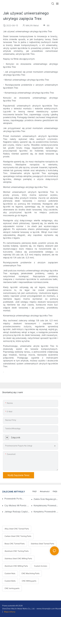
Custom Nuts (10, 573)
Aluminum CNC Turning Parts (17, 551)
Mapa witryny (9, 612)
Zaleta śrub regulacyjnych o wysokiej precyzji (46, 499)
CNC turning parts (12, 588)
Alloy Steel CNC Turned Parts (17, 529)
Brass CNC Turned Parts (15, 543)
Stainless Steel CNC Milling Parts (18, 558)
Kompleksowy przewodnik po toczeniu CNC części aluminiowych (46, 505)
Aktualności (45, 491)
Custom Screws (40, 566)
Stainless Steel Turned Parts (42, 543)
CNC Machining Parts (30, 573)
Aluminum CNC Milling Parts (16, 566)
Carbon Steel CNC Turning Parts (18, 536)
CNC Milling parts (29, 581)
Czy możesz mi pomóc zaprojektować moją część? (17, 505)
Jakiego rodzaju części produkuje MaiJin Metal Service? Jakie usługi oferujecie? (17, 511)
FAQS (55, 491)
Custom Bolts (10, 581)
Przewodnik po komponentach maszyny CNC (14, 498)
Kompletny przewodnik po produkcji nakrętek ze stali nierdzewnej (46, 511)
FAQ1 (34, 491)
